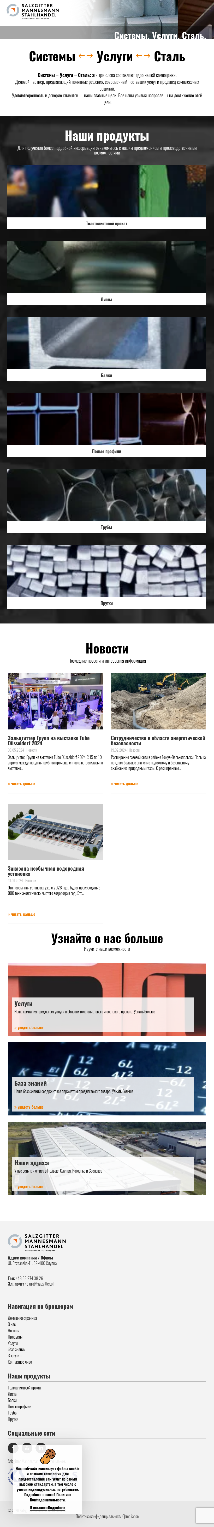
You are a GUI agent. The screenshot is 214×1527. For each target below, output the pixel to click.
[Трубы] (106, 495)
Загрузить (15, 1355)
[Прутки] (106, 571)
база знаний (17, 1349)
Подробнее (56, 1507)
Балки (12, 1400)
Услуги (13, 1343)
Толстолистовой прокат (24, 1388)
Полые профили (19, 1406)
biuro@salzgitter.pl (40, 1284)
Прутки (13, 1419)
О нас (12, 1324)
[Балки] (106, 343)
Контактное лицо (20, 1362)
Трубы (12, 1413)
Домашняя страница (22, 1318)
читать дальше (22, 784)
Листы (12, 1394)
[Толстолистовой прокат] (106, 191)
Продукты (15, 1337)
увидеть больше (30, 1027)
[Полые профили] (106, 419)
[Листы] (106, 267)
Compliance (130, 1516)
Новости (14, 1330)
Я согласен (38, 1507)
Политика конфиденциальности (99, 1516)
